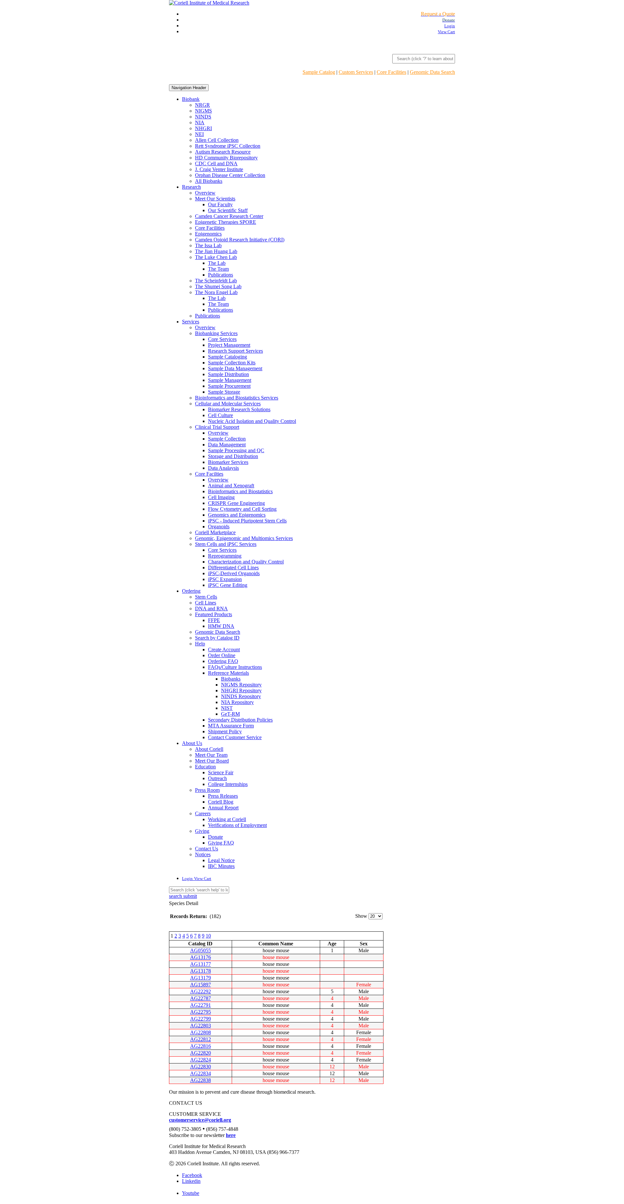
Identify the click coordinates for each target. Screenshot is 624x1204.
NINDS (203, 116)
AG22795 (200, 1012)
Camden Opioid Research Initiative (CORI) (239, 239)
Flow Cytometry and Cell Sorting (242, 509)
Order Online (221, 655)
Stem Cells (206, 597)
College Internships (228, 784)
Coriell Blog (220, 802)
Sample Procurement (229, 386)
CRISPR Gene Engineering (236, 503)
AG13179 (200, 978)
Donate (215, 837)
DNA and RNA (211, 608)
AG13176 (200, 957)
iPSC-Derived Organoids (234, 573)
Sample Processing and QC (236, 450)
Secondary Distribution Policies (240, 720)
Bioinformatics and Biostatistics (240, 491)
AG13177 (200, 964)
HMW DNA (221, 626)
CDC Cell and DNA (216, 163)
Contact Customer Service (235, 737)
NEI (199, 134)
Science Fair (220, 772)
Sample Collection (227, 438)
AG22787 (200, 998)
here (231, 1135)
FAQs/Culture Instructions (235, 667)
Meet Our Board (212, 761)
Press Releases (223, 796)
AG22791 (200, 1005)
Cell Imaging (221, 497)
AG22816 (200, 1046)
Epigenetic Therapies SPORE (225, 222)
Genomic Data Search (432, 72)
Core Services (222, 339)
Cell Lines (205, 602)
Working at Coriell (227, 819)
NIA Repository (237, 702)
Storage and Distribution (233, 456)
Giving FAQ (221, 843)
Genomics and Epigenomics (237, 515)
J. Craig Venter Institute (219, 169)
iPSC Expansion (225, 579)
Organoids (218, 526)
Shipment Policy (225, 731)
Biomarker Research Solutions (239, 409)
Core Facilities (391, 72)
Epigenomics (208, 234)
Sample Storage (224, 392)
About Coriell (209, 749)
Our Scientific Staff (228, 210)
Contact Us (206, 848)
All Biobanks (208, 181)
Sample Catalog (319, 72)
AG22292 (200, 991)
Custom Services (356, 72)
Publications (220, 274)
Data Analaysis (223, 468)
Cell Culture (220, 415)
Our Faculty (220, 204)
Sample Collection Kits (231, 362)
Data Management (227, 444)
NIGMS (203, 111)
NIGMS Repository (241, 684)
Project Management (229, 345)
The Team (218, 269)
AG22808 (200, 1032)
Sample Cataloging (227, 356)
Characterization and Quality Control (246, 561)
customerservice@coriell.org (200, 1120)
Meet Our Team (211, 755)
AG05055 (200, 950)
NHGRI (203, 128)
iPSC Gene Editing (227, 585)
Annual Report (223, 807)
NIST (227, 708)
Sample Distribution (228, 374)
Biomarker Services (228, 462)
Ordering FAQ (223, 661)
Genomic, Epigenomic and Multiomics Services (244, 538)
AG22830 (200, 1066)
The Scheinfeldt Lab (216, 280)
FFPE (214, 620)
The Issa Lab (208, 245)
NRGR (202, 105)
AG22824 (200, 1059)
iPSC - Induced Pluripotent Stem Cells (247, 520)
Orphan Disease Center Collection (230, 175)
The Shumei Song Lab (218, 286)
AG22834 (200, 1073)
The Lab (217, 263)
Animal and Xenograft (231, 485)
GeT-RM (230, 714)
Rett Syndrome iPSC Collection (227, 146)
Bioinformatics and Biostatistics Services (236, 397)
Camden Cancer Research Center (229, 216)
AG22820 (200, 1053)
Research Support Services (235, 351)
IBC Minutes (221, 866)
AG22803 (200, 1025)
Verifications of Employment (237, 825)
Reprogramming (224, 556)
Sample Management (229, 380)
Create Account (224, 649)
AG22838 (200, 1080)
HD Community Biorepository (226, 157)
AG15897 (200, 984)
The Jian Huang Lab (216, 251)
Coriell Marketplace (215, 532)
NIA (199, 122)
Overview (205, 193)
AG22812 (200, 1039)
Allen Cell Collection (217, 140)
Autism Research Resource (223, 152)
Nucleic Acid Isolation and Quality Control (252, 421)
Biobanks (230, 679)
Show (361, 916)
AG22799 (200, 1018)
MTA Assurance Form (231, 725)
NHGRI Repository (241, 690)
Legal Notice (221, 860)
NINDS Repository (241, 696)
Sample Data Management (235, 368)
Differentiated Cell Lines (233, 567)
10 (208, 936)
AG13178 (200, 971)
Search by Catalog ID (217, 638)
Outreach (217, 778)
